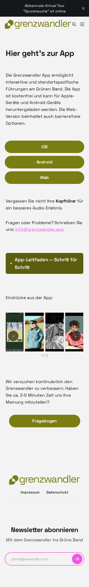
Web (44, 177)
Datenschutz (57, 492)
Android (45, 162)
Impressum (30, 492)
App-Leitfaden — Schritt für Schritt (46, 263)
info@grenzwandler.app (39, 229)
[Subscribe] (77, 559)
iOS (44, 146)
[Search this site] (74, 24)
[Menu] (82, 24)
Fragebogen (44, 421)
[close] (83, 8)
